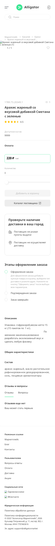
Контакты (10, 449)
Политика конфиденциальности (21, 515)
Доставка (9, 473)
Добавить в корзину (27, 193)
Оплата (8, 468)
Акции (8, 478)
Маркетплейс (12, 439)
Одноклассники (16, 492)
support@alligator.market (26, 528)
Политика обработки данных (20, 510)
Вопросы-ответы (13, 463)
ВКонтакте (13, 497)
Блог (7, 444)
